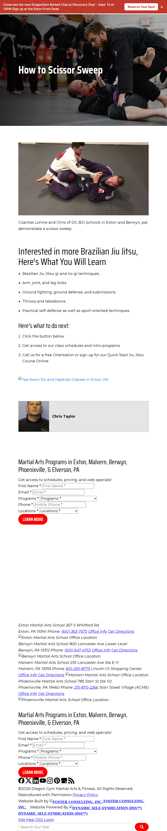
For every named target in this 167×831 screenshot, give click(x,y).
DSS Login (44, 820)
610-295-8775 (78, 669)
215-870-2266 (86, 687)
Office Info (97, 631)
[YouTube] (43, 782)
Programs (28, 498)
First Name (29, 486)
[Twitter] (29, 782)
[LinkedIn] (36, 782)
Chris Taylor (63, 416)
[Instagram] (50, 782)
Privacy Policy (85, 795)
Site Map (26, 820)
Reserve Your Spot (141, 7)
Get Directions (121, 631)
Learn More (33, 519)
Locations (28, 511)
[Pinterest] (57, 782)
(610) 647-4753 (78, 650)
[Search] (142, 827)
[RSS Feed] (71, 782)
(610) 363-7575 (74, 631)
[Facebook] (21, 782)
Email (24, 492)
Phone (25, 504)
